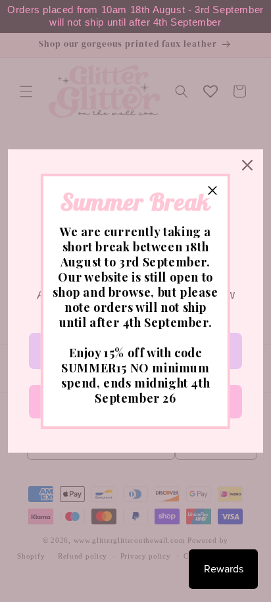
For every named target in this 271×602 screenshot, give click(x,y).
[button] (212, 191)
